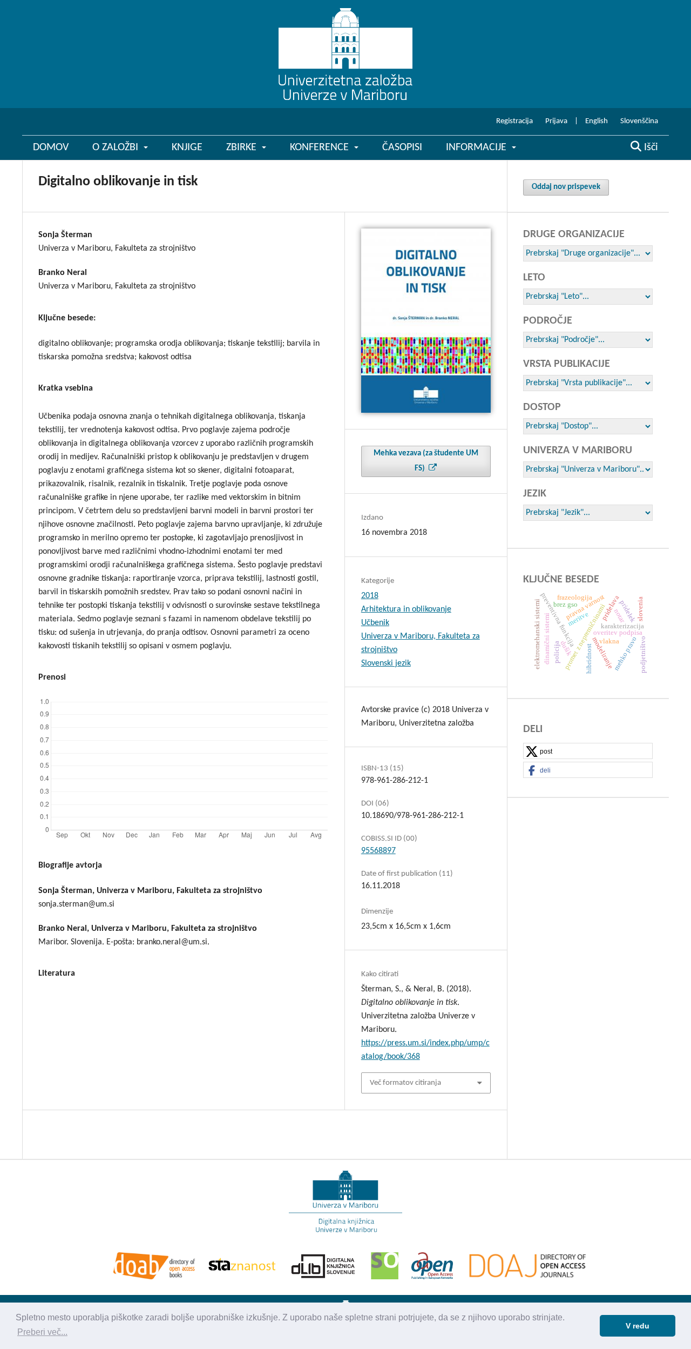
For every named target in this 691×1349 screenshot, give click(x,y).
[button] (588, 751)
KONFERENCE (320, 147)
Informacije (477, 147)
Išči (649, 147)
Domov (51, 147)
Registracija (514, 121)
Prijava (556, 121)
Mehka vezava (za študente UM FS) (426, 461)
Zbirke (242, 147)
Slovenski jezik (386, 663)
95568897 (378, 851)
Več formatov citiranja (405, 1083)
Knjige (187, 147)
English (596, 121)
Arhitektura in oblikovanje (406, 609)
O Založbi (116, 147)
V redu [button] (637, 1325)
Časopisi (402, 147)
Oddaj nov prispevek (566, 187)
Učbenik (375, 623)
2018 (369, 596)
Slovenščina (639, 121)
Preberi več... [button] (42, 1332)
